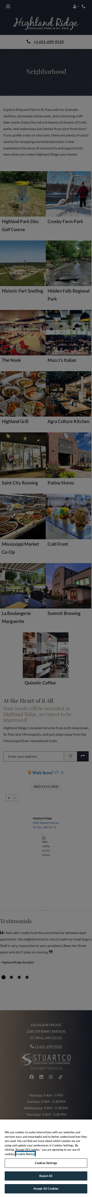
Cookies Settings (46, 1163)
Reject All (45, 1176)
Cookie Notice (25, 1154)
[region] (46, 1158)
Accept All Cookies (46, 1188)
